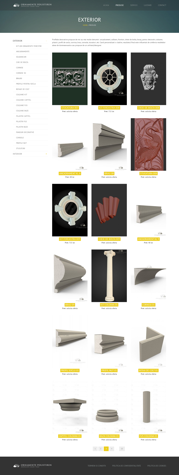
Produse (120, 5)
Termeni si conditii (97, 465)
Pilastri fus (21, 121)
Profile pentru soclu (26, 84)
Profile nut (21, 143)
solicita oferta (72, 111)
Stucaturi (20, 148)
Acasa (106, 5)
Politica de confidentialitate (126, 465)
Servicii (133, 5)
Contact (162, 5)
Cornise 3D (21, 73)
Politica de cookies (156, 465)
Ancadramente (22, 51)
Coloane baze (22, 111)
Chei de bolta (22, 62)
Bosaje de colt (22, 89)
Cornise (19, 67)
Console (20, 137)
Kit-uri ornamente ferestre (29, 46)
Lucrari (147, 5)
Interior (17, 153)
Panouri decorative (25, 132)
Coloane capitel (23, 100)
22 (122, 449)
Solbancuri (21, 57)
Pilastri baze (22, 127)
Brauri (19, 78)
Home (85, 25)
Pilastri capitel (23, 116)
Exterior (17, 40)
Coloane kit (21, 94)
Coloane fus (21, 105)
